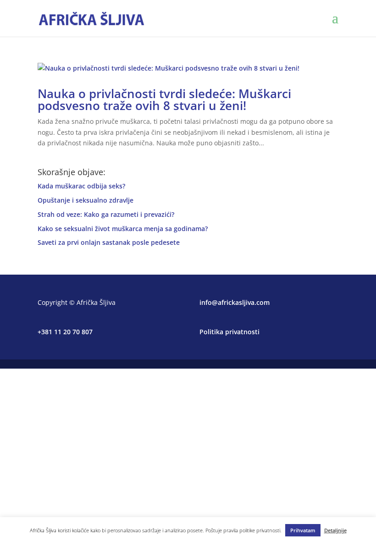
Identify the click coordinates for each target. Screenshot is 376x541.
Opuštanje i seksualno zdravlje (85, 200)
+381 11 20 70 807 (65, 331)
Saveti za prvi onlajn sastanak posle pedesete (109, 242)
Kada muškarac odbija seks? (81, 186)
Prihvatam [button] (302, 530)
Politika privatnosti (229, 331)
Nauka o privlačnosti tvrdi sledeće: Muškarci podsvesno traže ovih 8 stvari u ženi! (164, 99)
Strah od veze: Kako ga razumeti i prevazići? (106, 214)
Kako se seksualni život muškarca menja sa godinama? (123, 228)
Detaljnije (335, 530)
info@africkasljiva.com (234, 302)
